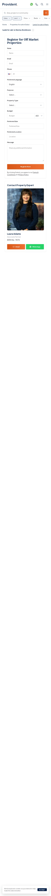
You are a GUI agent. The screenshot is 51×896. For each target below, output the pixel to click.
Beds (36, 18)
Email (9, 59)
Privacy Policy (24, 175)
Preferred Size (12, 121)
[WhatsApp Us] (31, 4)
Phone (9, 69)
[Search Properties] (42, 4)
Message (10, 142)
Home (4, 25)
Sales (6, 18)
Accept (42, 890)
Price (26, 18)
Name (9, 48)
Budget (10, 111)
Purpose (10, 90)
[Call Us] (36, 4)
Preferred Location (14, 132)
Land (15, 18)
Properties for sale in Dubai (19, 25)
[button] (9, 74)
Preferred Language (14, 80)
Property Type (12, 100)
